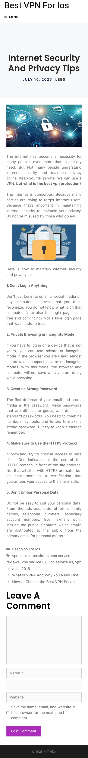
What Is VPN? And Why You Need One (45, 575)
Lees (60, 79)
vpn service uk (34, 562)
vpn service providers (30, 556)
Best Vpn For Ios (26, 549)
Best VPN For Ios (36, 6)
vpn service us (60, 562)
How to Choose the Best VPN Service (44, 582)
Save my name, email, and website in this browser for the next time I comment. (43, 712)
